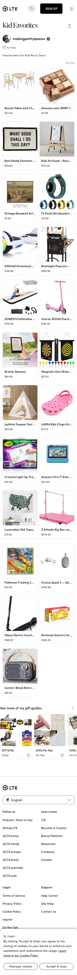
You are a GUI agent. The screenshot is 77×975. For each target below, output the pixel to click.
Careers (46, 860)
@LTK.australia (13, 868)
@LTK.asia (10, 876)
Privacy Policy (12, 904)
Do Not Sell (10, 927)
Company (48, 852)
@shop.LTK (10, 828)
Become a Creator (54, 828)
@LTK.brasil (10, 860)
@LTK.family (11, 844)
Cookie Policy (12, 912)
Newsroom (48, 844)
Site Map (47, 904)
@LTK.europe (12, 852)
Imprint (7, 919)
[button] (72, 8)
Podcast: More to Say (18, 820)
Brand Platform (51, 836)
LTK (43, 820)
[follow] (48, 39)
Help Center (49, 896)
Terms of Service (14, 896)
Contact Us (48, 912)
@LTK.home (11, 836)
